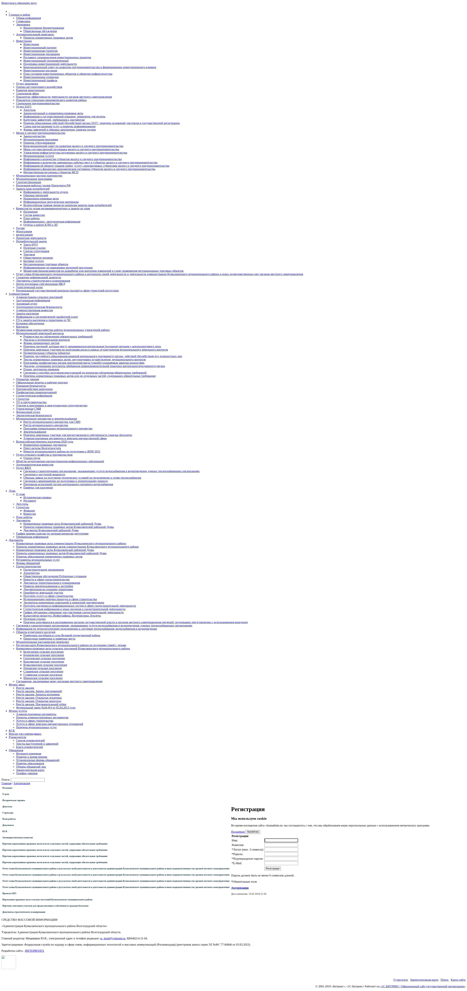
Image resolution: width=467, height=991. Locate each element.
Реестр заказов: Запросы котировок (38, 694)
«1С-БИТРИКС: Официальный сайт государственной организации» (423, 986)
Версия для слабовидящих (25, 733)
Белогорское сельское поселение (43, 651)
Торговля (29, 254)
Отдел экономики (27, 83)
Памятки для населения (38, 487)
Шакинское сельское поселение (43, 678)
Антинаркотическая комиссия (34, 464)
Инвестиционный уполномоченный (46, 60)
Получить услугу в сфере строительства (48, 595)
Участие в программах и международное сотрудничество (51, 405)
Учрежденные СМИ (28, 408)
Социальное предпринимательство (38, 103)
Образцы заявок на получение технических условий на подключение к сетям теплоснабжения (82, 477)
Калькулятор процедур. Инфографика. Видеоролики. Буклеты (62, 615)
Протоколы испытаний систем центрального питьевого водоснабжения (68, 484)
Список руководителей (30, 740)
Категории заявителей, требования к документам (54, 119)
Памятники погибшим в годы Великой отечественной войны (61, 635)
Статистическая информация (34, 395)
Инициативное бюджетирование (43, 27)
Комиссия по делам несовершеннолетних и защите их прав (53, 208)
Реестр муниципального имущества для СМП (51, 421)
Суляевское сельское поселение (42, 674)
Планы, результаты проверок (41, 369)
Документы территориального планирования (51, 582)
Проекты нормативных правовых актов (48, 37)
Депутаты (22, 504)
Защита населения (27, 313)
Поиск (445, 979)
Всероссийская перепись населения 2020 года (44, 441)
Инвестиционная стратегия (40, 50)
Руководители (17, 737)
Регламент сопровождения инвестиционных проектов (57, 57)
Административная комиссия (34, 310)
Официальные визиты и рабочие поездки (42, 382)
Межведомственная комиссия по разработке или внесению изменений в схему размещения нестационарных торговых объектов (103, 270)
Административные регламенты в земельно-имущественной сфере (65, 438)
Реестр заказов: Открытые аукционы (39, 697)
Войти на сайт (7, 6)
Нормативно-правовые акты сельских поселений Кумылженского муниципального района (73, 648)
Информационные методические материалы (51, 201)
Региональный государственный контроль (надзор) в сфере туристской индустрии (67, 290)
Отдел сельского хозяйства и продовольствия (44, 454)
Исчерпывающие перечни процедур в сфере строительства (60, 599)
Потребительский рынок (31, 241)
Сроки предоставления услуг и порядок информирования (59, 126)
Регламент (29, 500)
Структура (22, 398)
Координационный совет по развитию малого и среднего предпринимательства (73, 146)
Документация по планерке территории (48, 589)
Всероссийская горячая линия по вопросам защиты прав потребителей (67, 205)
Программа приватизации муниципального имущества (57, 428)
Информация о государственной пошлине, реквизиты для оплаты (64, 116)
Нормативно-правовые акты (41, 198)
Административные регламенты (36, 714)
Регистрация (21, 6)
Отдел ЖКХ (23, 467)
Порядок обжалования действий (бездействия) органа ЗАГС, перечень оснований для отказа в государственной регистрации (101, 123)
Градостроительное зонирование (43, 569)
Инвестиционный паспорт (40, 47)
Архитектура (31, 572)
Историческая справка (37, 497)
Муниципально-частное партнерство (39, 175)
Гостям (20, 228)
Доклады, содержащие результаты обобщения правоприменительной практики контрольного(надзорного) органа (94, 366)
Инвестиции (24, 41)
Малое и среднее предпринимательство (40, 132)
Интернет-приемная (28, 753)
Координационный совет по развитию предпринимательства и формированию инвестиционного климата (89, 67)
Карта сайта (458, 979)
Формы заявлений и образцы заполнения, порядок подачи (59, 129)
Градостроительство (28, 566)
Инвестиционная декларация (41, 54)
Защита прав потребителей (33, 188)
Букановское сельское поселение (43, 655)
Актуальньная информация (33, 300)
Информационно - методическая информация (51, 221)
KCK (4, 831)
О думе (20, 494)
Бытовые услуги (33, 261)
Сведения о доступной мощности (44, 474)
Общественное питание (38, 257)
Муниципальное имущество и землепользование (46, 418)
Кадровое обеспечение (30, 323)
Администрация (19, 293)
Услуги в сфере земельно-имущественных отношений (49, 724)
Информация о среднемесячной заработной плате (47, 316)
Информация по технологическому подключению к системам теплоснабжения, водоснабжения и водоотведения (86, 628)
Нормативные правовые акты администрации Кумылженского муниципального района (71, 543)
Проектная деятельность (31, 238)
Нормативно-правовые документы (45, 444)
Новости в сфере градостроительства (46, 579)
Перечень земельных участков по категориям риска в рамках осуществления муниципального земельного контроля (95, 349)
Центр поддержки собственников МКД (40, 284)
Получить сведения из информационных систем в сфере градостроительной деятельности (79, 605)
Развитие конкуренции (30, 90)
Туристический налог (29, 287)
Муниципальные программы (34, 178)
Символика (23, 21)
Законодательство (34, 136)
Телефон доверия (26, 773)
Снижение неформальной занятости (38, 277)
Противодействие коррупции (34, 389)
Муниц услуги (18, 710)
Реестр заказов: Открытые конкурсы (38, 701)
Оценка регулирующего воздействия (39, 86)
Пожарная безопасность (31, 385)
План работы (31, 218)
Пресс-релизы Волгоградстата (42, 448)
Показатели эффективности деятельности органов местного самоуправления (64, 96)
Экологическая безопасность (34, 415)
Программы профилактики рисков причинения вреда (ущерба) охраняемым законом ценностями (83, 362)
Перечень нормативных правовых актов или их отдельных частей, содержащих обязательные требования (89, 375)
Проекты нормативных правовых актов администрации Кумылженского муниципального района (77, 546)
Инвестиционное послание (40, 70)
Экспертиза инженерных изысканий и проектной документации (63, 602)
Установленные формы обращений (37, 760)
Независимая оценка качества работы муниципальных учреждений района (63, 329)
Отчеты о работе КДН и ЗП (40, 224)
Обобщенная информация (32, 536)
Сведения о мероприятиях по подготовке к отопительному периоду (65, 481)
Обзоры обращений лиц (31, 766)
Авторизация (21, 783)
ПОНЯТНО (253, 832)
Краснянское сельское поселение (43, 661)
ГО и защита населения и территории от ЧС (43, 320)
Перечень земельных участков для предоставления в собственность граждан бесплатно (77, 435)
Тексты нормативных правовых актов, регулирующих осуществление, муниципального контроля (84, 359)
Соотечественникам (28, 182)
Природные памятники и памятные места (49, 638)
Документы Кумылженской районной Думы (51, 530)
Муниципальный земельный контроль (40, 333)
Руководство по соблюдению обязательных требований (57, 336)
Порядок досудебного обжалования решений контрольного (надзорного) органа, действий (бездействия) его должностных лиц (102, 356)
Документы (23, 520)
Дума (12, 490)
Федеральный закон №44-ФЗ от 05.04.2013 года (45, 707)
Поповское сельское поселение (42, 668)
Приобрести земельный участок (43, 592)
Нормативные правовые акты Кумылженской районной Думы (62, 523)
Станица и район (19, 14)
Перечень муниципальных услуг (36, 727)
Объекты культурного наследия (35, 632)
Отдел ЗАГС (24, 106)
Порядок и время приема (31, 756)
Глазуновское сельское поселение (44, 658)
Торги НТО (30, 244)
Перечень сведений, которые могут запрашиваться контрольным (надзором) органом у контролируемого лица (92, 346)
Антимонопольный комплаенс (35, 34)
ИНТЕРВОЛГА (34, 950)
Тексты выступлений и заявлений (37, 743)
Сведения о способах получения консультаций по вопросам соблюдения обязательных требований (84, 372)
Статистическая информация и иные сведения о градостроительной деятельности (74, 609)
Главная (6, 783)
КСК (12, 730)
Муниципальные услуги (38, 155)
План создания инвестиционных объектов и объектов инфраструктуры (67, 73)
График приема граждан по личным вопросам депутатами (52, 533)
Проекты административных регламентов (42, 717)
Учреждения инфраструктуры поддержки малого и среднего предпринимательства (75, 152)
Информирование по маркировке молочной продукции (58, 267)
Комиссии (29, 513)
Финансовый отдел (28, 412)
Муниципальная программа (40, 139)
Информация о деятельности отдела (45, 192)
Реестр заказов (25, 687)
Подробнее (238, 831)
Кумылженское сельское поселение (45, 664)
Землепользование (34, 431)
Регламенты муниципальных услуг (38, 559)
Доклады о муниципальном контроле (46, 339)
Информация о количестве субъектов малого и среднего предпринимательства (72, 159)
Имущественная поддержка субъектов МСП (50, 172)
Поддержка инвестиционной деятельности (50, 63)
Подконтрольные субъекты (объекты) (46, 352)
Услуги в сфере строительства (34, 720)
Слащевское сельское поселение (43, 671)
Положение (30, 211)
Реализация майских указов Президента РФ (43, 185)
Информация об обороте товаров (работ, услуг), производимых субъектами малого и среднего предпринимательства (96, 165)
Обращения (16, 750)
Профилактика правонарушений (36, 392)
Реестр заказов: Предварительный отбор (41, 704)
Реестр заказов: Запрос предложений (39, 691)
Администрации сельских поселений (39, 297)
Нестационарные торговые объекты (45, 264)
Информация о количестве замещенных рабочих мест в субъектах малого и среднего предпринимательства (90, 162)
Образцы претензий (35, 195)
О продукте (400, 979)
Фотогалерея (24, 231)
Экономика (23, 24)
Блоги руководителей (29, 747)
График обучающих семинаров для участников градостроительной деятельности (73, 612)
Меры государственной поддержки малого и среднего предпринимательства (71, 149)
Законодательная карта (30, 770)
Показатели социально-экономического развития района (51, 100)
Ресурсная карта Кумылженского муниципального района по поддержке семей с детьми (71, 645)
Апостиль (29, 109)
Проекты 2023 (9, 893)
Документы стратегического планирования (43, 280)
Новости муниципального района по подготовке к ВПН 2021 (61, 451)
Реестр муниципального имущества (45, 425)
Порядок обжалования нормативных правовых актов (49, 556)
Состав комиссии (34, 215)
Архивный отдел (26, 303)
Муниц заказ (17, 684)
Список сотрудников (36, 251)
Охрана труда (31, 458)
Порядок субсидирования (39, 142)
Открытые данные (27, 379)
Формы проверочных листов (41, 343)
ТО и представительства (31, 402)
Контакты (22, 326)
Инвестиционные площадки (41, 77)
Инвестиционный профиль (40, 80)
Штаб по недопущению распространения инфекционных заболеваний (60, 461)
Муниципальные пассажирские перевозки (42, 641)
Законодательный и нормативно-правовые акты (53, 113)
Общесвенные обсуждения (40, 31)
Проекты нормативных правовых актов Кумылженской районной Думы (68, 527)
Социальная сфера (27, 93)
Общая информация (28, 18)
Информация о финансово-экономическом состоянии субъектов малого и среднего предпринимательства (89, 169)
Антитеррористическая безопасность (39, 307)
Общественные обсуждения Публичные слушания (54, 576)
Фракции (29, 510)
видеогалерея (24, 234)
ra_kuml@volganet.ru (112, 938)
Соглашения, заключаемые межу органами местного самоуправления (59, 681)
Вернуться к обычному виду (19, 3)
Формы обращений (28, 563)
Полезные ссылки (34, 247)
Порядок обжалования (30, 763)
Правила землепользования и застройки (48, 586)
